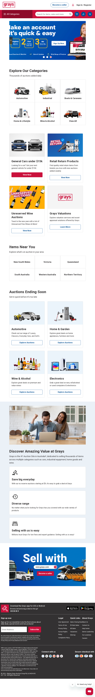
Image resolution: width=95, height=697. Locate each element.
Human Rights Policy (62, 633)
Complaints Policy (64, 638)
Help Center (86, 628)
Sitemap (72, 635)
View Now (27, 175)
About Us (85, 622)
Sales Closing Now (76, 622)
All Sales (73, 628)
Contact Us (85, 625)
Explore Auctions (27, 343)
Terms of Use (62, 625)
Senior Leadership (88, 632)
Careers (84, 638)
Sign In (84, 5)
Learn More (65, 227)
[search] (70, 14)
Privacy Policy (62, 628)
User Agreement (63, 622)
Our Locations (86, 635)
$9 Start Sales (74, 625)
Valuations (73, 632)
